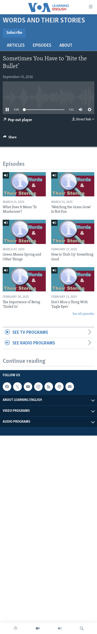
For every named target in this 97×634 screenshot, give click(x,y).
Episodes (42, 45)
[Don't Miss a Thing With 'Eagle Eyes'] (72, 279)
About (65, 45)
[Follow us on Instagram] (38, 386)
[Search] (81, 628)
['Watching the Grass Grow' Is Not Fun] (72, 184)
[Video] (37, 628)
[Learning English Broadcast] (60, 628)
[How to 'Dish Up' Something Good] (72, 232)
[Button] (9, 138)
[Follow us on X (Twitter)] (17, 386)
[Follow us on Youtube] (28, 386)
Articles (16, 45)
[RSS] (48, 386)
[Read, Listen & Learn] (16, 628)
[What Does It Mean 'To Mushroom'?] (24, 184)
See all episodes (83, 314)
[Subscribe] (69, 386)
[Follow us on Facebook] (7, 386)
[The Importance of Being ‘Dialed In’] (24, 279)
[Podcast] (59, 386)
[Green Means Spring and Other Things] (24, 232)
